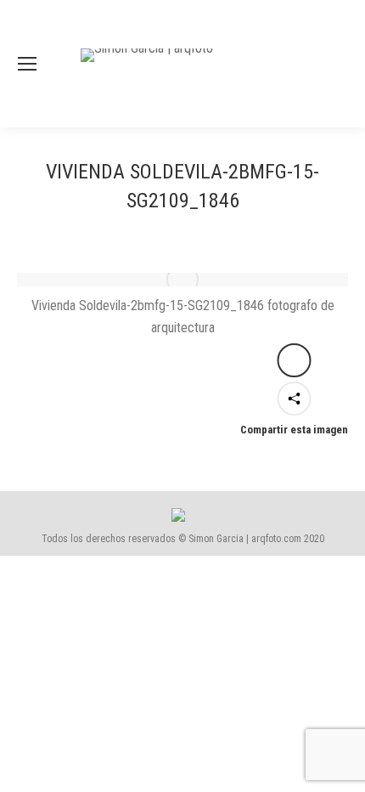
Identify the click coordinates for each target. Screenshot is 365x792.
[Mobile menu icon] (27, 64)
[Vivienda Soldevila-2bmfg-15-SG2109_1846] (182, 279)
